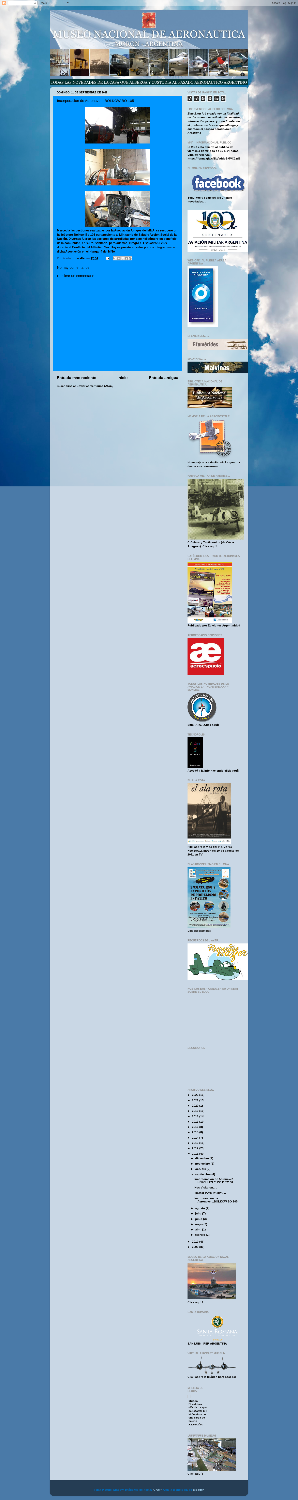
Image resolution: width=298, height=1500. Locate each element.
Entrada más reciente (76, 378)
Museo (193, 1401)
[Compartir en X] (122, 258)
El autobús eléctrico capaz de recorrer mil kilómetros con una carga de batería (198, 1413)
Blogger (198, 1489)
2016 (195, 1126)
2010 (195, 1241)
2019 (195, 1110)
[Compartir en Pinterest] (130, 258)
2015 (195, 1132)
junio (199, 1219)
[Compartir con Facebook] (126, 258)
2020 (195, 1105)
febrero (200, 1234)
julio (198, 1213)
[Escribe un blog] (119, 258)
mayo (199, 1224)
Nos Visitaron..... (205, 1187)
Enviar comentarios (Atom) (95, 386)
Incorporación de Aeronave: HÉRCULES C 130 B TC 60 (213, 1181)
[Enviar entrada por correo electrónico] (107, 258)
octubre (201, 1168)
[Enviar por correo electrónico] (115, 258)
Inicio (123, 378)
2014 (195, 1137)
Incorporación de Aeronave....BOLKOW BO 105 (216, 1200)
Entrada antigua (163, 378)
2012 (195, 1148)
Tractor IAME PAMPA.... (210, 1192)
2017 (195, 1121)
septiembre (203, 1174)
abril (198, 1229)
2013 (195, 1143)
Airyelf (157, 1489)
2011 (195, 1153)
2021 (195, 1100)
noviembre (203, 1163)
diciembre (202, 1158)
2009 (195, 1246)
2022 (195, 1094)
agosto (200, 1208)
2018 (195, 1116)
